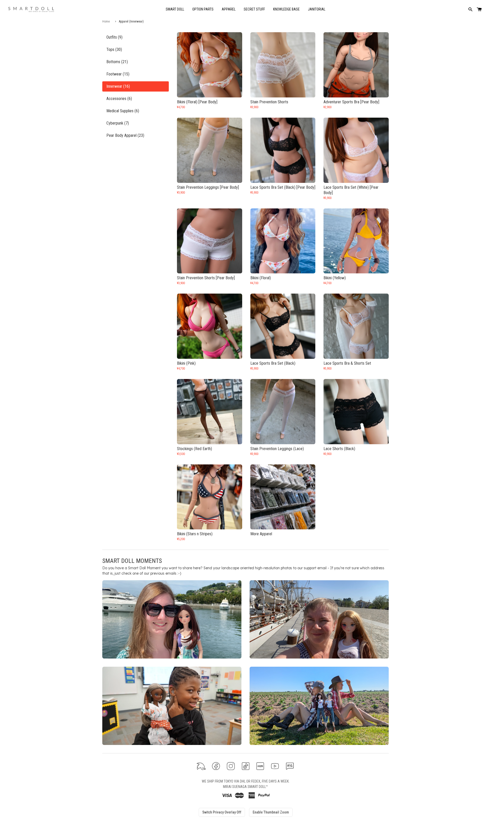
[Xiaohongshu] (260, 766)
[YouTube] (275, 766)
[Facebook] (215, 766)
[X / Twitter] (201, 766)
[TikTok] (245, 766)
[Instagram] (230, 766)
